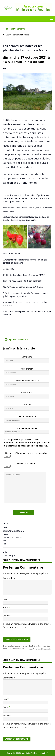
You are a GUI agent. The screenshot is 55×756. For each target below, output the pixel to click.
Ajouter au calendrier (18, 339)
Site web (7, 615)
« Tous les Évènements (14, 28)
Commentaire (9, 578)
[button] (51, 19)
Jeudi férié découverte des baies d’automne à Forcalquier (39, 647)
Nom (5, 599)
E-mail (6, 607)
